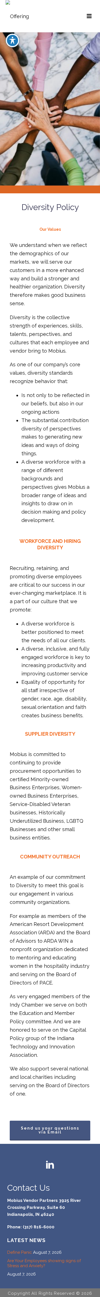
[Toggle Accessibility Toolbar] (12, 40)
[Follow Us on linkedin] (50, 1165)
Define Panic (19, 1252)
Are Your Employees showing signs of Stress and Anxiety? (44, 1263)
